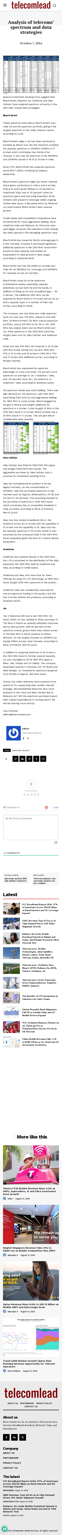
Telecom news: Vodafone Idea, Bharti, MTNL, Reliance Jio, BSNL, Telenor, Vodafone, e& (39, 968)
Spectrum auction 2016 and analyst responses (16, 879)
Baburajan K (13, 1255)
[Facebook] (23, 738)
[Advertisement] (31, 1084)
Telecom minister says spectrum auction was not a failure (45, 881)
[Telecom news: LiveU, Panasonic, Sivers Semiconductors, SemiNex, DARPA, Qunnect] (11, 983)
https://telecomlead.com (32, 733)
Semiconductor (11, 1501)
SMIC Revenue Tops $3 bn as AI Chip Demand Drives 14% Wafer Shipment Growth (39, 923)
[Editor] (13, 733)
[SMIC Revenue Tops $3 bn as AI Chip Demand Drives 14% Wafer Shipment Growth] (11, 923)
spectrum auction (20, 750)
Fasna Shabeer (14, 1371)
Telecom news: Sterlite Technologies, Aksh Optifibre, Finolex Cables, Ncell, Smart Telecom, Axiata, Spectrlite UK (38, 953)
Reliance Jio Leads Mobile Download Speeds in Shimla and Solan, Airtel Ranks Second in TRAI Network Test (40, 938)
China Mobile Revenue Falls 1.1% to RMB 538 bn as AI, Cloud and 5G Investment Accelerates (40, 1042)
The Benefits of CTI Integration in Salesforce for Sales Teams (40, 997)
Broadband (8, 1490)
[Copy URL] (15, 759)
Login (56, 807)
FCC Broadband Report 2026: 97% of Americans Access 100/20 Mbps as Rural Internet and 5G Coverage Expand (40, 909)
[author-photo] (5, 1198)
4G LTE (6, 1515)
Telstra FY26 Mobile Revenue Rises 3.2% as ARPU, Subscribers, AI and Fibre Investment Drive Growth (29, 1191)
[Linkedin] (22, 759)
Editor (25, 728)
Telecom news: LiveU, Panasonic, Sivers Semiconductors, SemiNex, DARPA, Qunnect (39, 982)
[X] (28, 738)
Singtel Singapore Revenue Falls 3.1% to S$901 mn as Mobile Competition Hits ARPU (29, 1249)
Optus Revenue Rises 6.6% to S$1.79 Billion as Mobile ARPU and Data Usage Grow (31, 1306)
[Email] (43, 759)
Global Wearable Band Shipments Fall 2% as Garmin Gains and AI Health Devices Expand (39, 1012)
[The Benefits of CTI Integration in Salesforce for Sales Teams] (11, 997)
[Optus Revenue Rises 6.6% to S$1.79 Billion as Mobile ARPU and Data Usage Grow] (31, 1280)
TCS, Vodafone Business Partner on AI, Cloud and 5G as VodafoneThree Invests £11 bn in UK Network (40, 1027)
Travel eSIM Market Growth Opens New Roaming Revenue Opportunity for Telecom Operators (29, 1363)
